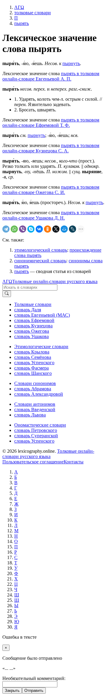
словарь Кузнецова (33, 325)
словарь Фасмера (31, 367)
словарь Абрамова (32, 388)
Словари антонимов (34, 404)
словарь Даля (27, 309)
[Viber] (22, 229)
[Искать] (6, 294)
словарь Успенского (34, 362)
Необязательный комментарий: (33, 678)
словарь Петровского (35, 430)
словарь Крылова (31, 351)
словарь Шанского (33, 373)
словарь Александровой (38, 394)
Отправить (33, 690)
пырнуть (71, 63)
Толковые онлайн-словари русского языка (54, 281)
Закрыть (12, 690)
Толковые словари (32, 304)
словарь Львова (30, 414)
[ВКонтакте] (39, 229)
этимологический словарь (40, 249)
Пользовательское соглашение (33, 461)
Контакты (74, 461)
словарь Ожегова (31, 331)
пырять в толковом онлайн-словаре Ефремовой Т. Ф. (50, 122)
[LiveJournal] (72, 229)
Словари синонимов (35, 383)
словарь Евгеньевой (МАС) (42, 315)
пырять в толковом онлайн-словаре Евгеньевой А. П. (50, 76)
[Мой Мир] (64, 229)
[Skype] (30, 229)
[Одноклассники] (47, 229)
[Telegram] (6, 229)
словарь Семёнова (32, 357)
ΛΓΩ (7, 281)
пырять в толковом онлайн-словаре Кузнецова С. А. (50, 148)
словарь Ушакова (31, 336)
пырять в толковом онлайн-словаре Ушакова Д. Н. (50, 215)
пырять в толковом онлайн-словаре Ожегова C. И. (50, 189)
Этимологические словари (41, 346)
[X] (55, 229)
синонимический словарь (40, 260)
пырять (21, 271)
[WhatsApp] (14, 229)
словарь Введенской (34, 409)
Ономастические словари (40, 424)
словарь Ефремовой (34, 320)
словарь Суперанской (36, 435)
